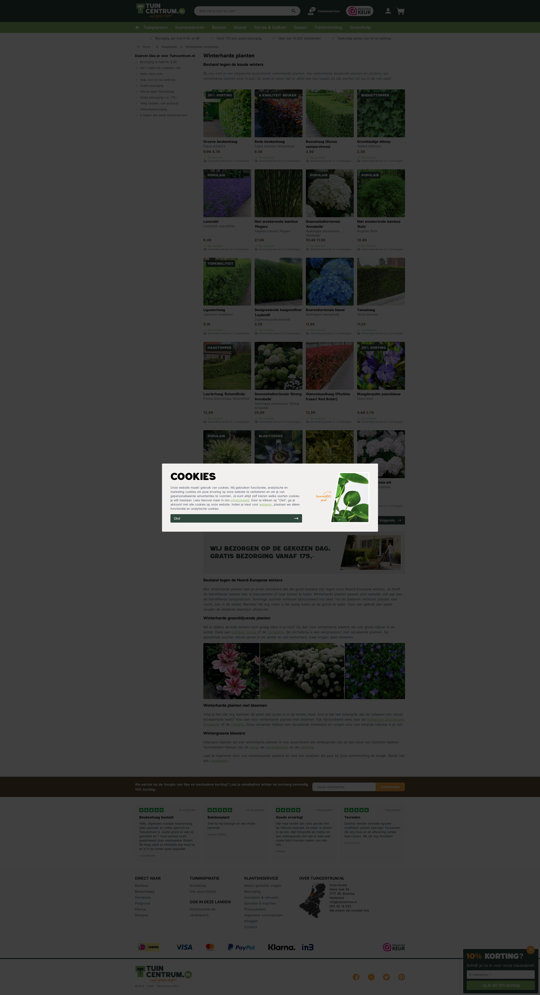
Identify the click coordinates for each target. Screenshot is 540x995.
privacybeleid (240, 500)
